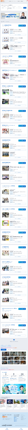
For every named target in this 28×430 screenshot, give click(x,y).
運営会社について (22, 419)
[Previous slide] (2, 404)
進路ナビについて (16, 418)
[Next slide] (26, 404)
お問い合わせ (22, 417)
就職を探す (15, 417)
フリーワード (19, 6)
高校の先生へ (15, 419)
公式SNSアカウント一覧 (23, 418)
